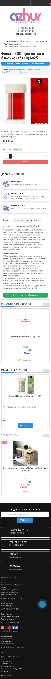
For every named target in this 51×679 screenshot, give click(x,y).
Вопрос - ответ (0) (33, 220)
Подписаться (25, 520)
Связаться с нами (7, 603)
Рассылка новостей (7, 644)
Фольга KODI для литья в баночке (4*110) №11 (25, 396)
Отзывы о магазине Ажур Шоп (11, 585)
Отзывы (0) (19, 220)
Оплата (3, 587)
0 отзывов (23, 72)
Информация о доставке (9, 590)
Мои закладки (6, 641)
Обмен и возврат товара (9, 592)
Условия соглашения (8, 595)
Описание (6, 220)
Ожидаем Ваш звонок (25, 34)
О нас (3, 582)
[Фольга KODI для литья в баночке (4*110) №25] (25, 101)
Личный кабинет (7, 636)
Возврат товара (6, 606)
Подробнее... (25, 425)
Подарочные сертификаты (10, 616)
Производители (6, 614)
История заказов (7, 639)
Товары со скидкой (8, 619)
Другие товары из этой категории (25, 295)
